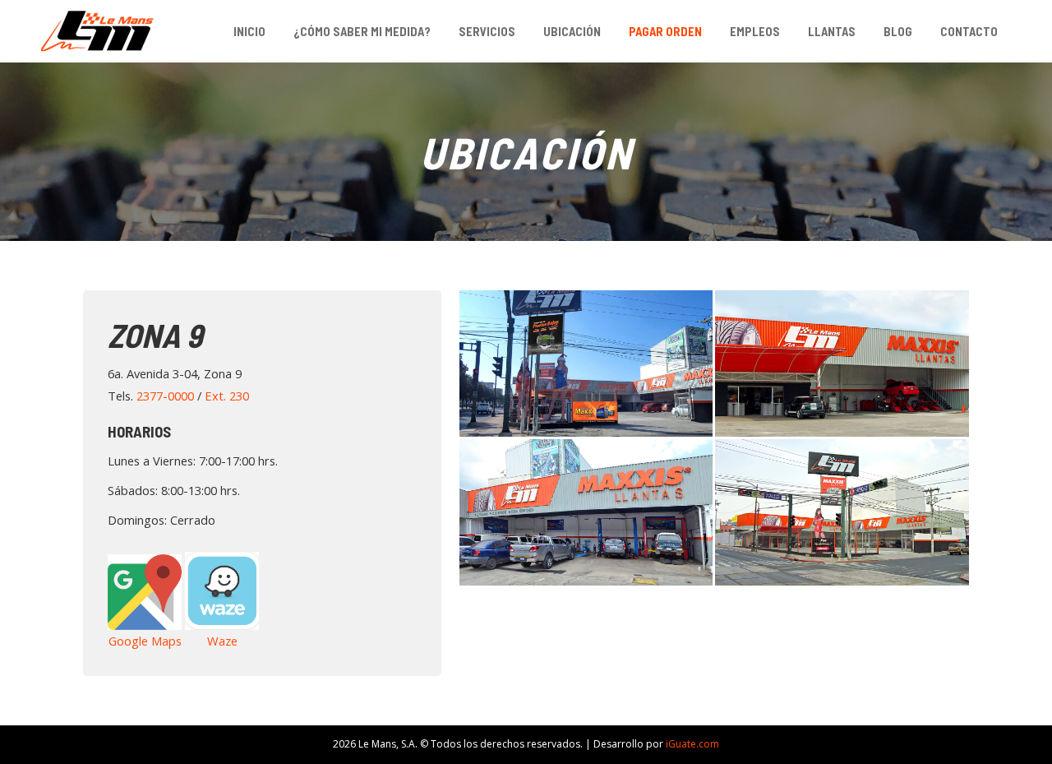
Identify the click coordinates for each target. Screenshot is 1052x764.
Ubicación (572, 31)
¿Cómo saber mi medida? (362, 31)
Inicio (249, 31)
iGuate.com (692, 744)
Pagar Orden (665, 31)
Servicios (487, 31)
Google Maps (145, 640)
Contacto (969, 31)
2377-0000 (165, 395)
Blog (898, 31)
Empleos (755, 31)
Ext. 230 (227, 395)
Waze (222, 640)
